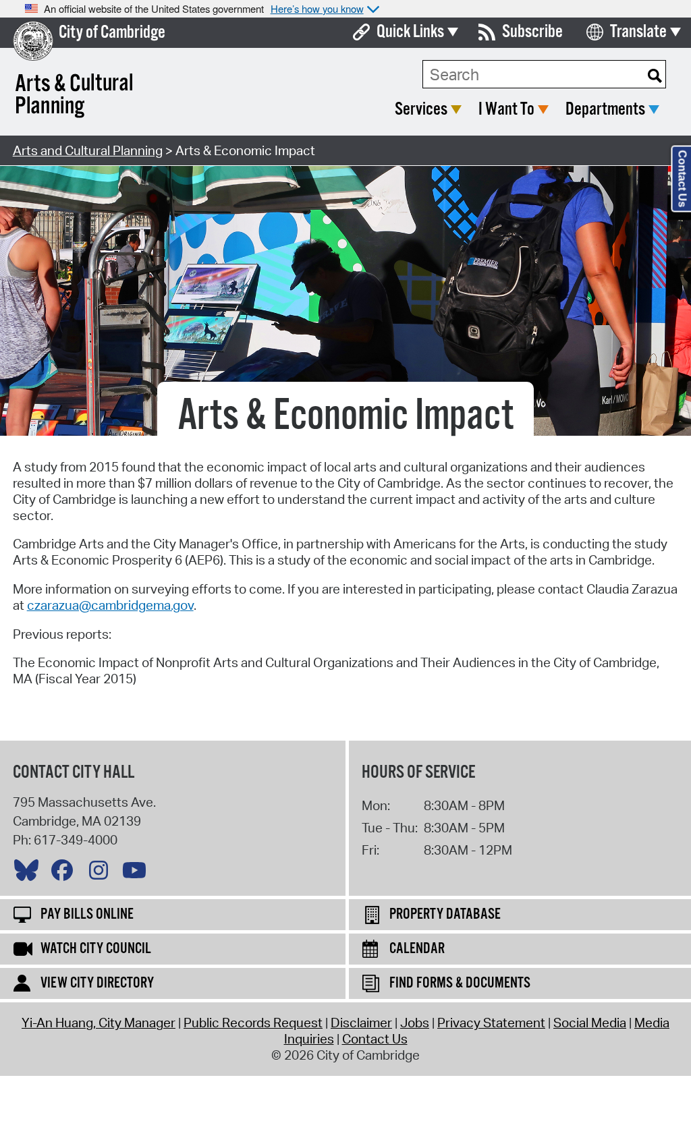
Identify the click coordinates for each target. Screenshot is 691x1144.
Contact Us (375, 1039)
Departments (605, 109)
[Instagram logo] (102, 873)
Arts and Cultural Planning (88, 150)
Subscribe (532, 32)
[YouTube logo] (138, 873)
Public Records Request (253, 1022)
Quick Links (410, 32)
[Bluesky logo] (30, 873)
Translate (638, 32)
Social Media (589, 1022)
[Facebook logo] (65, 873)
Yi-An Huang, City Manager (98, 1022)
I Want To (506, 109)
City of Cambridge (112, 33)
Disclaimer (361, 1022)
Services (421, 109)
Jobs (414, 1022)
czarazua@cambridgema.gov (110, 605)
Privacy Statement (491, 1022)
